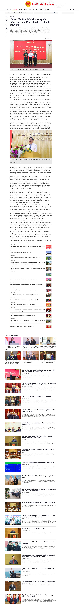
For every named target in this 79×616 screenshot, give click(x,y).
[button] (30, 12)
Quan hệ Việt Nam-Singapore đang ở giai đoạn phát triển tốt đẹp (31, 361)
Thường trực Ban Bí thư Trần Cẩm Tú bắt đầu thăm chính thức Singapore (38, 542)
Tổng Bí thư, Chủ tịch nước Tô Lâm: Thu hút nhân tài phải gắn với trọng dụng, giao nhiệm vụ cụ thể (38, 516)
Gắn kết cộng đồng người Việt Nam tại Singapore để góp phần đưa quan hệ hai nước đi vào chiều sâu (38, 371)
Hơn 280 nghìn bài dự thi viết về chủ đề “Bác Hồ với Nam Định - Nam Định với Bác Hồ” (28, 246)
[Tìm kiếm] (73, 9)
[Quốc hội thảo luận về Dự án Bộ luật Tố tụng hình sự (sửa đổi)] (13, 586)
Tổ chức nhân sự (25, 386)
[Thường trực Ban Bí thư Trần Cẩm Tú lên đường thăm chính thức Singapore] (13, 573)
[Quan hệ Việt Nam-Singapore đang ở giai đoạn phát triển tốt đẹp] (31, 355)
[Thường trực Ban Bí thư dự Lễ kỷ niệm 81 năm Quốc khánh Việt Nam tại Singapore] (13, 341)
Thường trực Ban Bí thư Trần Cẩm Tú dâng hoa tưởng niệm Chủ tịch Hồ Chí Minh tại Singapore (39, 489)
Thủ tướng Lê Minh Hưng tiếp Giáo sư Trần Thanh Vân (36, 396)
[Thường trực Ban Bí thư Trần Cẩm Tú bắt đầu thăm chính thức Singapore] (13, 546)
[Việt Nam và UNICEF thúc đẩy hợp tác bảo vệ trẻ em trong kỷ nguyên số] (48, 355)
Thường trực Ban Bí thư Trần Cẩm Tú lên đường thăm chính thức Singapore (38, 569)
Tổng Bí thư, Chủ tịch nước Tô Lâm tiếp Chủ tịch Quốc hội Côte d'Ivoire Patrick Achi (39, 410)
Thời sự (23, 452)
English (45, 5)
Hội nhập (23, 558)
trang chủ (9, 9)
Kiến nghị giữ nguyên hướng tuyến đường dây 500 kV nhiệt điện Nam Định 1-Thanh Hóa (27, 269)
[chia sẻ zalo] (6, 20)
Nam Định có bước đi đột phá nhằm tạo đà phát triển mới (22, 304)
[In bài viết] (6, 28)
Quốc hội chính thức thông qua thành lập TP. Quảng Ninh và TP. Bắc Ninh (38, 450)
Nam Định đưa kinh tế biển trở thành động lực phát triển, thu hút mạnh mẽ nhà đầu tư (27, 321)
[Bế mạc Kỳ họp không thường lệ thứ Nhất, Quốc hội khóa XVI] (13, 507)
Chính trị (15, 9)
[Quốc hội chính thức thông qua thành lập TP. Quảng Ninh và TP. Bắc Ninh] (13, 454)
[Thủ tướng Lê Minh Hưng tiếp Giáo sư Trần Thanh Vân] (13, 401)
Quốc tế (41, 9)
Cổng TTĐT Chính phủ (39, 12)
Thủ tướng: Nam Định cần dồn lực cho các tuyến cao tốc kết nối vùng (24, 279)
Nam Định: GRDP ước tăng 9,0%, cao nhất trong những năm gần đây (24, 299)
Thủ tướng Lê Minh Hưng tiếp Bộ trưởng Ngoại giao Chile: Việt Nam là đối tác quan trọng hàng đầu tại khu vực (13, 362)
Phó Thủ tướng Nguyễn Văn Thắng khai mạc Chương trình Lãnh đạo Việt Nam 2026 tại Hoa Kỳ (48, 348)
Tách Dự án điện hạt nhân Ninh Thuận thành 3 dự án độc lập (38, 462)
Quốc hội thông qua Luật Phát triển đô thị (33, 528)
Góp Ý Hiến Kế (47, 9)
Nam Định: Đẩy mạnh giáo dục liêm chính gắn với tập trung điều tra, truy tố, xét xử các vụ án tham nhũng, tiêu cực (27, 310)
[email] (54, 13)
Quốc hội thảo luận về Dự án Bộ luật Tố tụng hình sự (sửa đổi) (38, 581)
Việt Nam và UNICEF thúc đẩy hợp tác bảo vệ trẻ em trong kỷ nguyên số (47, 361)
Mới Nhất (70, 9)
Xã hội (30, 9)
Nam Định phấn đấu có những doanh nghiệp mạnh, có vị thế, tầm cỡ (24, 315)
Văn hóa (25, 9)
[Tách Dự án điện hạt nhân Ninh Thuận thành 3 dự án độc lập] (13, 467)
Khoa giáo (35, 9)
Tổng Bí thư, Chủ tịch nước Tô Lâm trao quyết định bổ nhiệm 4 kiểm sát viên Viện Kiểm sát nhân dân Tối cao (39, 384)
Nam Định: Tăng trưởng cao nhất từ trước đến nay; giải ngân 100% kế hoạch (26, 284)
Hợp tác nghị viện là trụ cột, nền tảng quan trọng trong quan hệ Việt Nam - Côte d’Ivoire (39, 595)
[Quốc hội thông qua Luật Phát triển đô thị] (13, 533)
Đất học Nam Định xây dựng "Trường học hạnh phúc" (21, 326)
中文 (49, 5)
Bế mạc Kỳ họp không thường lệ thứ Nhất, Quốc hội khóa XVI (38, 502)
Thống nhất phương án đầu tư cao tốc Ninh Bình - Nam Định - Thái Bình (25, 257)
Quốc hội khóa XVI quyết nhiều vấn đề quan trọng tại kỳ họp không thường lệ (38, 423)
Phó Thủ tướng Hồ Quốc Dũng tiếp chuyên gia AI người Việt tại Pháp (39, 476)
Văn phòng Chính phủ (48, 12)
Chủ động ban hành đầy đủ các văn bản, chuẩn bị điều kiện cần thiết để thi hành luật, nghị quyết (39, 437)
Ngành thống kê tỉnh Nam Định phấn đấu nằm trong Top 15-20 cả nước (24, 294)
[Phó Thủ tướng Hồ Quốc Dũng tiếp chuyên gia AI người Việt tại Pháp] (13, 480)
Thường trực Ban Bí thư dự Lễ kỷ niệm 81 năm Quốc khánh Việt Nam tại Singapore (12, 348)
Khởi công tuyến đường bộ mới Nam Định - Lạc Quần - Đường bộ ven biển (25, 290)
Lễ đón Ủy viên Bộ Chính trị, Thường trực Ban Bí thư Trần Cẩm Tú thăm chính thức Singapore (31, 348)
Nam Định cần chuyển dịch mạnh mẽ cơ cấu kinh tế (20, 274)
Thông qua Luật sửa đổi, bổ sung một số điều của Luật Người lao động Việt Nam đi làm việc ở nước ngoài (38, 556)
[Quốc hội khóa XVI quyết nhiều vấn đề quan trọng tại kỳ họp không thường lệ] (13, 427)
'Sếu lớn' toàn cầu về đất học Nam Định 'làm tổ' (20, 252)
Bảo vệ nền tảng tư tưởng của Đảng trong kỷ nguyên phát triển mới (18, 12)
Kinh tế (20, 9)
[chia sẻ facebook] (6, 17)
